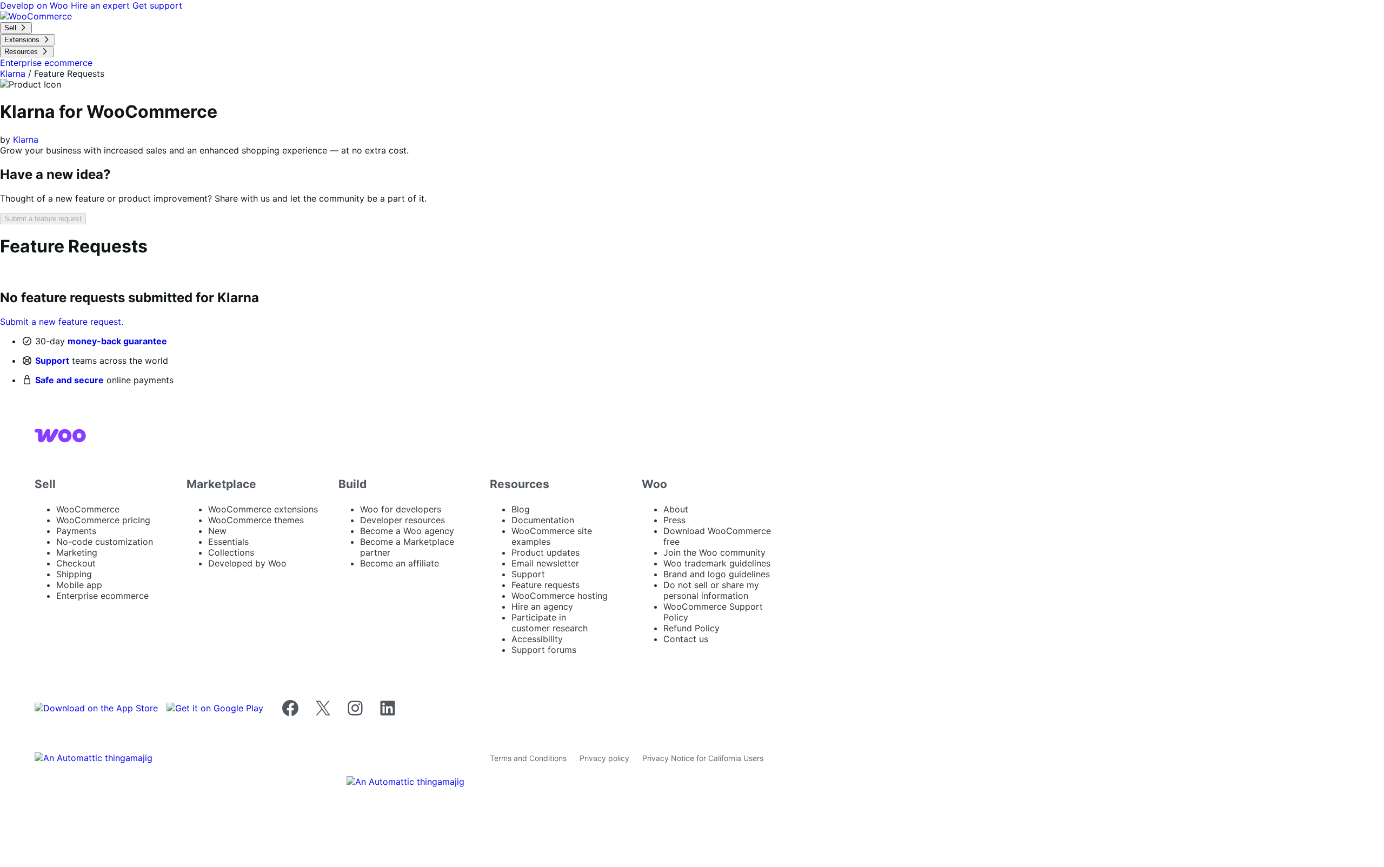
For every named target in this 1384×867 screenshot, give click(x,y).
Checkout (76, 563)
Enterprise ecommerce (102, 595)
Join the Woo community (714, 552)
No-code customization (104, 541)
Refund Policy (691, 628)
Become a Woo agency (407, 530)
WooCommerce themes (256, 520)
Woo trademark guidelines (716, 563)
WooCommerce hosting (559, 595)
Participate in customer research (549, 622)
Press (674, 520)
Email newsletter (545, 563)
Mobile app (79, 584)
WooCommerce (87, 509)
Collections (231, 552)
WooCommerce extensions (263, 509)
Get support (157, 5)
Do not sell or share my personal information (711, 590)
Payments (76, 530)
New (217, 530)
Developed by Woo (247, 563)
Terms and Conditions (528, 758)
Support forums (543, 649)
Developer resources (402, 520)
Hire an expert (101, 5)
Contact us (685, 638)
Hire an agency (542, 606)
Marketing (76, 552)
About (675, 509)
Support (52, 360)
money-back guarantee (117, 341)
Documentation (542, 520)
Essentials (228, 541)
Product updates (545, 552)
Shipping (74, 574)
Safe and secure (69, 380)
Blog (520, 509)
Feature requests (545, 584)
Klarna (12, 73)
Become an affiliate (399, 563)
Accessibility (537, 638)
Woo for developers (400, 509)
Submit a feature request (43, 219)
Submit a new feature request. (61, 321)
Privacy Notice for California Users (702, 758)
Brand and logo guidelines (716, 574)
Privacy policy (604, 758)
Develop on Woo (35, 5)
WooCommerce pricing (103, 520)
